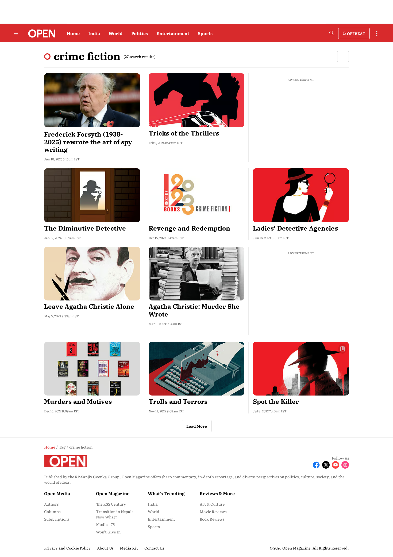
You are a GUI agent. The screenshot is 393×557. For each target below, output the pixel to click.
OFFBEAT (356, 33)
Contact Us (154, 548)
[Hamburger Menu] (16, 33)
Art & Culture (212, 504)
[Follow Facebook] (316, 465)
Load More (196, 426)
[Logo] (40, 33)
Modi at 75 (105, 524)
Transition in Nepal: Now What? (114, 514)
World (116, 33)
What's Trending (166, 493)
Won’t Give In (108, 532)
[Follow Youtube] (335, 465)
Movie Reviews (213, 511)
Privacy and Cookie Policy (67, 548)
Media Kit (129, 548)
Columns (52, 511)
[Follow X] (326, 465)
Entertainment (172, 33)
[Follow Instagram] (345, 465)
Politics (139, 33)
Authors (51, 504)
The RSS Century (111, 504)
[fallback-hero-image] (92, 100)
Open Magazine (112, 493)
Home (73, 33)
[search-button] (332, 33)
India (94, 33)
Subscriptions (56, 519)
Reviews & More (217, 493)
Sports (205, 33)
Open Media (57, 493)
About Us (105, 548)
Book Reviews (212, 519)
